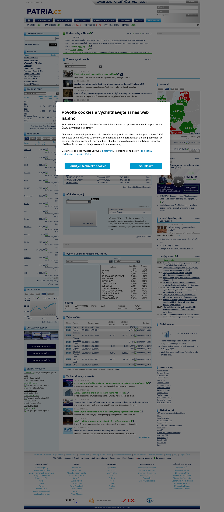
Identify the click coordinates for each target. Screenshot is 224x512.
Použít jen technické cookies (87, 166)
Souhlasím (146, 166)
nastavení (107, 150)
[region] (113, 138)
